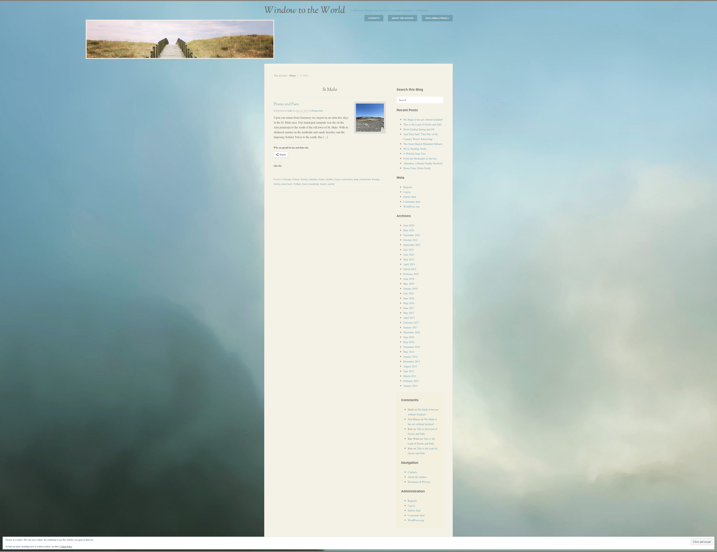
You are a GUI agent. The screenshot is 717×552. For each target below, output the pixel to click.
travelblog (314, 184)
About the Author (402, 18)
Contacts (374, 18)
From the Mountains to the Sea (419, 158)
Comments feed (411, 201)
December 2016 (411, 332)
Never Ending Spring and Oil (418, 129)
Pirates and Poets (286, 104)
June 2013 (408, 371)
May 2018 (408, 303)
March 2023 (409, 269)
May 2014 (408, 351)
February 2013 (411, 381)
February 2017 (411, 322)
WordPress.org (411, 206)
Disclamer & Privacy (437, 18)
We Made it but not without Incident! (423, 119)
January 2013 (410, 386)
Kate (290, 111)
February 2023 (411, 274)
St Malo (297, 184)
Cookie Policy (66, 546)
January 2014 (410, 356)
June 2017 (408, 308)
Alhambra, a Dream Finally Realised (422, 163)
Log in (406, 192)
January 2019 (410, 288)
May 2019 (408, 283)
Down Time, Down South (416, 168)
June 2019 (408, 279)
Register (407, 187)
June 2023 (408, 254)
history (277, 184)
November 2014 (411, 347)
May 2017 (408, 313)
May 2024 (408, 230)
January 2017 (410, 327)
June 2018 (408, 298)
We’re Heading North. (415, 148)
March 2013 (409, 376)
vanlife (331, 184)
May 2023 (408, 259)
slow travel (286, 184)
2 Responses (316, 111)
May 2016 (408, 342)
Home (292, 75)
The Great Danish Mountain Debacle (422, 144)
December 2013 (411, 361)
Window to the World (304, 10)
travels (323, 184)
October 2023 (410, 240)
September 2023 (411, 245)
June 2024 (408, 225)
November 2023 (411, 235)
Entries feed (409, 197)
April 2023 (409, 264)
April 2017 (409, 317)
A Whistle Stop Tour (414, 153)
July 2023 (408, 249)
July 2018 (408, 293)
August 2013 (410, 366)
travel (305, 184)
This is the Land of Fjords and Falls (422, 124)
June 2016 (408, 337)
